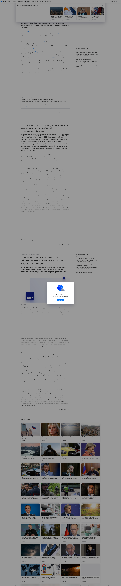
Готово (60, 300)
